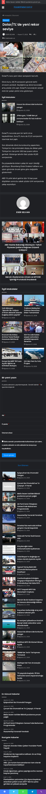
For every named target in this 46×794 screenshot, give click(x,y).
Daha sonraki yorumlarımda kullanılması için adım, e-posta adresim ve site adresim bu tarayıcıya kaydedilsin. (22, 445)
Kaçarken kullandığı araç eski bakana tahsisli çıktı (29, 611)
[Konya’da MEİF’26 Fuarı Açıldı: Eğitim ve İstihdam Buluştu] (12, 353)
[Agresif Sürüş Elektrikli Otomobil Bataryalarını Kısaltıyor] (8, 570)
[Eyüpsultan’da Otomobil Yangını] (8, 476)
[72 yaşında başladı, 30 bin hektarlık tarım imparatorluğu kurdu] (8, 676)
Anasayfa (7, 15)
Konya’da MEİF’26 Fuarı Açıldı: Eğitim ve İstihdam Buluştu (12, 363)
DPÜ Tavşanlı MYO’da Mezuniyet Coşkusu (26, 590)
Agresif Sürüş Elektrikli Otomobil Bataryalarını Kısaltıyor (27, 569)
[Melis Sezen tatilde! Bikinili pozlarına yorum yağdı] (8, 496)
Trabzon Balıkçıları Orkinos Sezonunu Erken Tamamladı (32, 310)
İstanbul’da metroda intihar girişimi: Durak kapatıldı (29, 526)
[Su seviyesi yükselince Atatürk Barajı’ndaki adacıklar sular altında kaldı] (8, 623)
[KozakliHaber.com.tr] (23, 7)
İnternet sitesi (7, 433)
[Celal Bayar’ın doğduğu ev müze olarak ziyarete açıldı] (8, 560)
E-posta (5, 424)
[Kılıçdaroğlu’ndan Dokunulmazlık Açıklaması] (8, 549)
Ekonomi (15, 15)
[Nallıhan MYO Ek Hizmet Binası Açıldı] (8, 645)
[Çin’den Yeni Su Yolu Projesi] (34, 353)
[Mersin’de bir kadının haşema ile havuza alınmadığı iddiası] (8, 603)
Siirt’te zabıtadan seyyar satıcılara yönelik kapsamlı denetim (31, 338)
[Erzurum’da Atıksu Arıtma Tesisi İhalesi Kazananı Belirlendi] (12, 326)
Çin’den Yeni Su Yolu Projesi (32, 362)
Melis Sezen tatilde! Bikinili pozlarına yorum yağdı (24, 2)
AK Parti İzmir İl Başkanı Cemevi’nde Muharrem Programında (27, 506)
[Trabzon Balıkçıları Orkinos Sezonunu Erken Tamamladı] (34, 300)
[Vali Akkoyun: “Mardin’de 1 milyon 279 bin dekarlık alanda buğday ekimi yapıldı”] (12, 300)
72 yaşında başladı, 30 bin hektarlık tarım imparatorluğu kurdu (30, 675)
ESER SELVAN (10, 34)
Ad (3, 415)
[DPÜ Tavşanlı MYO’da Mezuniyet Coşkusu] (8, 592)
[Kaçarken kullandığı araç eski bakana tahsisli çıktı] (8, 613)
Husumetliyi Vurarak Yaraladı (29, 515)
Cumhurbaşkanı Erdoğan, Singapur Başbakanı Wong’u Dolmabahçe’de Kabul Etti (29, 580)
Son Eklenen (23, 465)
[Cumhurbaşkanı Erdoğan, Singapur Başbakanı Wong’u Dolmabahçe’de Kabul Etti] (8, 581)
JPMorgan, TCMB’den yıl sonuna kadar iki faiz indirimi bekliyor (29, 118)
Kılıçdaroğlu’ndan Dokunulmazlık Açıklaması (28, 547)
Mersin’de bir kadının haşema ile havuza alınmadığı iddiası (30, 601)
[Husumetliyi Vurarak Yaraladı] (8, 518)
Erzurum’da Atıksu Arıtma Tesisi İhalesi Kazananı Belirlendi (10, 337)
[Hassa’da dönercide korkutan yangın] (8, 107)
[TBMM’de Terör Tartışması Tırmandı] (8, 655)
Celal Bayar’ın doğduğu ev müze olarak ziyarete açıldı (29, 558)
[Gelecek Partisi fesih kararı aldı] (8, 539)
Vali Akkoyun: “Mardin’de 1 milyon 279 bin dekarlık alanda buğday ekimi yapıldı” (12, 311)
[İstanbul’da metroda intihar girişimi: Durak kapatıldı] (8, 528)
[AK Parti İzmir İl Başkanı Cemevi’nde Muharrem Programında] (8, 507)
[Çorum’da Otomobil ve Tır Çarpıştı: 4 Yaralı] (8, 486)
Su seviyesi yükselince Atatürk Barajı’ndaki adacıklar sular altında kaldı (30, 623)
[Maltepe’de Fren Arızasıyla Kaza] (8, 666)
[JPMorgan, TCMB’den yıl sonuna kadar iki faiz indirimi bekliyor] (8, 118)
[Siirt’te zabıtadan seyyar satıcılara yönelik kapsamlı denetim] (34, 326)
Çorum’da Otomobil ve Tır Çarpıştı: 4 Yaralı (28, 484)
